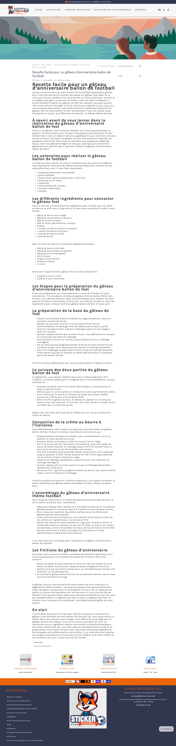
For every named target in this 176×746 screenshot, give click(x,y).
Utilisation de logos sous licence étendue (25, 740)
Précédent (102, 66)
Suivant (111, 66)
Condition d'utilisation (17, 713)
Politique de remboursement (19, 705)
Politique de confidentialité (19, 701)
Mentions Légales (14, 697)
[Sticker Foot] (17, 10)
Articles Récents (125, 66)
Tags (120, 76)
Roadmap (11, 729)
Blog (9, 725)
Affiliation (11, 736)
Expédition (11, 717)
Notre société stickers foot (18, 721)
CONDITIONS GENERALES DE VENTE (22, 709)
